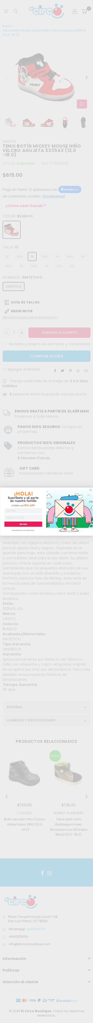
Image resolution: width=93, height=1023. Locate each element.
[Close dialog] (90, 489)
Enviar (23, 523)
